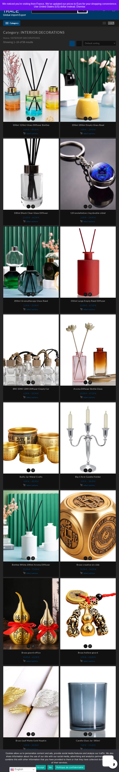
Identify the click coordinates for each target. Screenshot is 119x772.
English (18, 769)
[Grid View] (72, 43)
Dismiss (80, 6)
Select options (32, 133)
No (50, 767)
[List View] (79, 43)
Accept (40, 767)
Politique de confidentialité (69, 767)
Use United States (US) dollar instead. (55, 6)
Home (6, 38)
